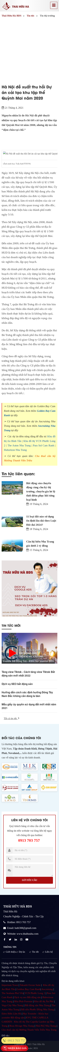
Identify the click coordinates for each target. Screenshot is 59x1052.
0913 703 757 (29, 840)
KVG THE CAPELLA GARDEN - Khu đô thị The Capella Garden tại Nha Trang (28, 1021)
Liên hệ (49, 951)
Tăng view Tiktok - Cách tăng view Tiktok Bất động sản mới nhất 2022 (28, 673)
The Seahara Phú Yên (13, 993)
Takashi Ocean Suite (30, 985)
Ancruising (47, 989)
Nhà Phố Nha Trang (46, 1025)
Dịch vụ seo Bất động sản (27, 997)
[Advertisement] (29, 50)
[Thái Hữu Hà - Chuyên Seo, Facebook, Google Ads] (29, 588)
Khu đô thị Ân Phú (44, 1001)
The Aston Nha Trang (19, 445)
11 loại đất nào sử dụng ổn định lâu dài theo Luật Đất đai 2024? (41, 520)
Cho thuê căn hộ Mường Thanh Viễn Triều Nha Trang (29, 1029)
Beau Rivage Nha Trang (21, 1025)
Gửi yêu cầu (29, 880)
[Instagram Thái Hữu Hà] (21, 939)
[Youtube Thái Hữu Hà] (27, 939)
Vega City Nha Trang (12, 1005)
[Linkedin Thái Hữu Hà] (16, 939)
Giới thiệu (11, 951)
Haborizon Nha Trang (15, 450)
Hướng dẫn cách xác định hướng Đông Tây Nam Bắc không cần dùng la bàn (27, 694)
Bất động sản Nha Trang (37, 1005)
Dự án (22, 951)
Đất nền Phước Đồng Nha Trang (37, 1009)
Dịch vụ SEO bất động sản (17, 684)
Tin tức (35, 951)
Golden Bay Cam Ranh (28, 989)
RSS (36, 1048)
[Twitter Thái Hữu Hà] (10, 939)
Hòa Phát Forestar (23, 1001)
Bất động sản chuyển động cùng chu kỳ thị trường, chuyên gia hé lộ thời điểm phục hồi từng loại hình (40, 491)
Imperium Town (10, 985)
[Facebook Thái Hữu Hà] (5, 939)
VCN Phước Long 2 (35, 993)
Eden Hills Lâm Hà (11, 1013)
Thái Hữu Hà (38, 1044)
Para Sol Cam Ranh (43, 445)
